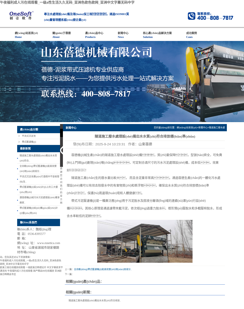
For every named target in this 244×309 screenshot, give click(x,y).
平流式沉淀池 (29, 136)
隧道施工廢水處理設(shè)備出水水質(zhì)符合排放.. (95, 300)
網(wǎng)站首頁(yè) (26, 35)
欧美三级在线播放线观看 (12, 267)
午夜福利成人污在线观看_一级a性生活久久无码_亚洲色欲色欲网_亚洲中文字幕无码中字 (67, 2)
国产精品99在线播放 (43, 271)
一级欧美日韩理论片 (36, 267)
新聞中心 (123, 35)
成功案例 (191, 35)
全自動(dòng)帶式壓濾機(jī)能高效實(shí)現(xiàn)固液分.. (103, 269)
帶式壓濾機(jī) (29, 142)
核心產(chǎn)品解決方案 (157, 35)
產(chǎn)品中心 (94, 35)
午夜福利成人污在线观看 (20, 271)
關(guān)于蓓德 (61, 35)
